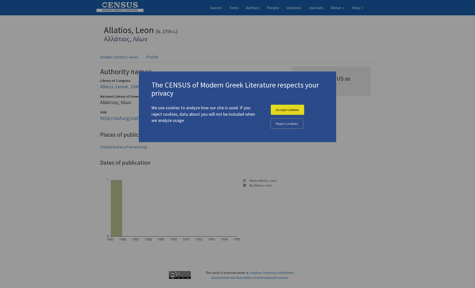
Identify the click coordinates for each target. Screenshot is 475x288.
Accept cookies (287, 110)
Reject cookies (287, 123)
